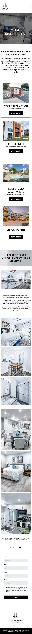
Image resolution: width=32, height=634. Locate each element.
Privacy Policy (11, 631)
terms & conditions (15, 587)
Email (5, 564)
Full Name (6, 557)
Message (6, 579)
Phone (5, 572)
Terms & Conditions (19, 631)
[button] (30, 6)
